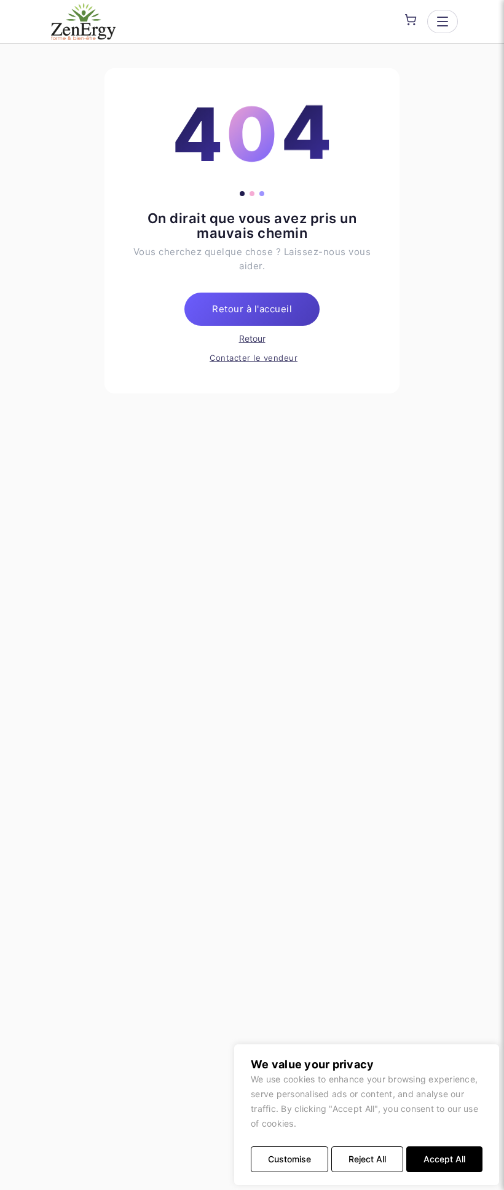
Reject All (367, 1159)
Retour (252, 338)
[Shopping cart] (410, 20)
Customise (289, 1159)
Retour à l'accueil (252, 309)
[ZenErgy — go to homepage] (83, 21)
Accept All (444, 1159)
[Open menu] (442, 21)
